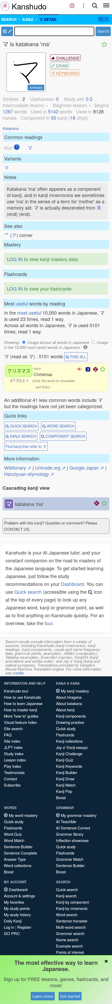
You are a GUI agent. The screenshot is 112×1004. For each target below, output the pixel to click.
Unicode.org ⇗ (50, 467)
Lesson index (15, 760)
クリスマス (18, 370)
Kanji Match (66, 785)
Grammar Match (69, 859)
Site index (12, 741)
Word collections (17, 865)
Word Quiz (13, 834)
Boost (61, 797)
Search (103, 31)
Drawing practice (70, 722)
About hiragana (69, 697)
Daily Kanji (13, 921)
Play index (12, 766)
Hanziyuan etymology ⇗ (29, 473)
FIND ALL (77, 356)
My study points (17, 908)
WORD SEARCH (60, 426)
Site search (13, 728)
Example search (69, 946)
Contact (10, 778)
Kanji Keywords (69, 766)
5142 (53, 111)
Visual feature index (20, 722)
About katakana (69, 703)
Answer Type (15, 859)
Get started (70, 996)
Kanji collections (69, 741)
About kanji (65, 709)
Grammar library (69, 834)
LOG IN (15, 259)
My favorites (14, 902)
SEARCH (8, 19)
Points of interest (70, 952)
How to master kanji (20, 709)
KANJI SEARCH (22, 436)
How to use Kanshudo (22, 697)
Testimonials (14, 772)
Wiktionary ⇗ (17, 467)
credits (18, 673)
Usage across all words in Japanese (58, 342)
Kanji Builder (66, 772)
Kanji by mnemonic (72, 908)
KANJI (27, 19)
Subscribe (12, 785)
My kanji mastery (74, 691)
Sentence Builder (18, 846)
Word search (66, 914)
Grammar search (70, 933)
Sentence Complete (20, 853)
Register (24, 927)
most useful (29, 312)
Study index (13, 753)
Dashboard (72, 583)
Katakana (11, 128)
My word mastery (23, 815)
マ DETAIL (48, 19)
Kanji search (66, 895)
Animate (35, 87)
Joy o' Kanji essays (72, 747)
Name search (67, 939)
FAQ (8, 734)
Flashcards (65, 734)
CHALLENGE (67, 58)
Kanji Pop (64, 791)
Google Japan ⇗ (87, 467)
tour (48, 623)
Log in (9, 927)
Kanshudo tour (16, 691)
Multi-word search (71, 927)
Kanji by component (72, 902)
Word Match (14, 840)
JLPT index (13, 747)
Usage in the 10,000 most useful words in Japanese (56, 344)
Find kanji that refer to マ (25, 446)
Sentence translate (71, 921)
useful (22, 303)
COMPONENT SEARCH (65, 436)
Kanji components (71, 716)
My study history (17, 914)
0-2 (89, 98)
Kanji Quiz (64, 760)
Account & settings (19, 895)
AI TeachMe (66, 821)
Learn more (42, 996)
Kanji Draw (65, 778)
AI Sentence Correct (73, 827)
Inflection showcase (72, 840)
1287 (8, 111)
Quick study (66, 728)
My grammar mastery (78, 815)
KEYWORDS (67, 73)
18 (72, 117)
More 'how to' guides (21, 716)
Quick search (28, 591)
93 (53, 117)
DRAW (61, 65)
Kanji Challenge (69, 753)
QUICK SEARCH (23, 426)
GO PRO (12, 933)
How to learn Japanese (23, 703)
